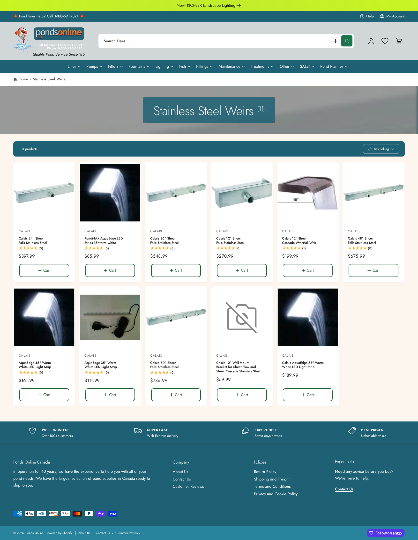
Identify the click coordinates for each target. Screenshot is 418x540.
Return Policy (265, 471)
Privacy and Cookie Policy (276, 494)
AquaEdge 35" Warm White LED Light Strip (100, 365)
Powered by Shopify (59, 533)
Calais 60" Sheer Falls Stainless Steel (164, 365)
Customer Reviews (188, 486)
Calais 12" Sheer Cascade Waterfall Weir (299, 240)
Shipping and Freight (272, 479)
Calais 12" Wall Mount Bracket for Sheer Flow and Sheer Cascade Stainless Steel (238, 367)
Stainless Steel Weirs (49, 79)
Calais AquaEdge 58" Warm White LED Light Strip (303, 365)
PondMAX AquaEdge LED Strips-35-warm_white (103, 240)
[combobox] (226, 41)
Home (23, 79)
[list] (209, 433)
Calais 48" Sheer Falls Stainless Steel (362, 240)
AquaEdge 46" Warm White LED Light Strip (35, 365)
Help (370, 16)
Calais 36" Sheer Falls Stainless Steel (164, 240)
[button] (335, 41)
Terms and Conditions (272, 486)
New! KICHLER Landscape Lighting (206, 5)
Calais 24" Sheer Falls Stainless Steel (33, 240)
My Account (395, 16)
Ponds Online (34, 533)
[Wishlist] (385, 41)
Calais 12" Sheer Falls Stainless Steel (230, 240)
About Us (180, 471)
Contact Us (182, 479)
